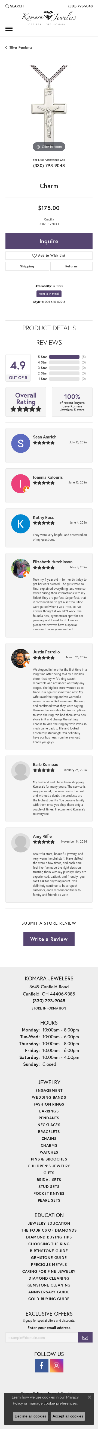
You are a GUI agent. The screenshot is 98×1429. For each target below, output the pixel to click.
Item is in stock (49, 294)
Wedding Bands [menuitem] (49, 1097)
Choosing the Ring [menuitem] (49, 1243)
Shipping (27, 266)
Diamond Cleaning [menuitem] (49, 1278)
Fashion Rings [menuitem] (49, 1104)
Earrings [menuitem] (49, 1111)
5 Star (42, 357)
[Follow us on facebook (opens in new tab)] (41, 1365)
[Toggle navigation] (9, 28)
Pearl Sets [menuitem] (49, 1200)
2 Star (42, 373)
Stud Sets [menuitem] (48, 1186)
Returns (71, 266)
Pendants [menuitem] (49, 1117)
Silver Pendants (20, 47)
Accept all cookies (68, 1416)
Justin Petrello (46, 652)
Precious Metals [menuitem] (49, 1264)
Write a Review (49, 939)
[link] (80, 6)
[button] (14, 6)
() (84, 357)
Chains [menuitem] (49, 1138)
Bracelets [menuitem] (49, 1131)
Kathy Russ (43, 517)
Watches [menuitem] (49, 1152)
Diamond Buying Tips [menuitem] (49, 1237)
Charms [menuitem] (49, 1145)
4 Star (42, 362)
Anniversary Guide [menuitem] (49, 1291)
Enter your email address (49, 1327)
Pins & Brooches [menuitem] (49, 1159)
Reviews (49, 342)
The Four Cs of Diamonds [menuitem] (49, 1230)
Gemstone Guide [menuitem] (49, 1257)
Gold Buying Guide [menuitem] (49, 1298)
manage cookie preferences (53, 1403)
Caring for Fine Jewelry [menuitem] (49, 1271)
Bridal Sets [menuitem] (49, 1179)
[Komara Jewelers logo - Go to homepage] (49, 18)
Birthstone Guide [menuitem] (49, 1250)
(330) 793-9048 (49, 165)
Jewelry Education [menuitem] (49, 1223)
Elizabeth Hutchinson (52, 561)
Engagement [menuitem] (49, 1090)
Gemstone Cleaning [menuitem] (49, 1285)
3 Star (42, 368)
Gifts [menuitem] (49, 1172)
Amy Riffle (42, 836)
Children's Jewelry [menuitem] (49, 1165)
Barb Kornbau (45, 764)
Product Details (49, 327)
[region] (49, 109)
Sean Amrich (45, 437)
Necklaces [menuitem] (49, 1124)
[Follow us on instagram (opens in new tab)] (56, 1365)
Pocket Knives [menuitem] (49, 1193)
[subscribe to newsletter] (85, 1337)
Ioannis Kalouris (48, 477)
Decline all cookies (31, 1416)
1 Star (42, 379)
